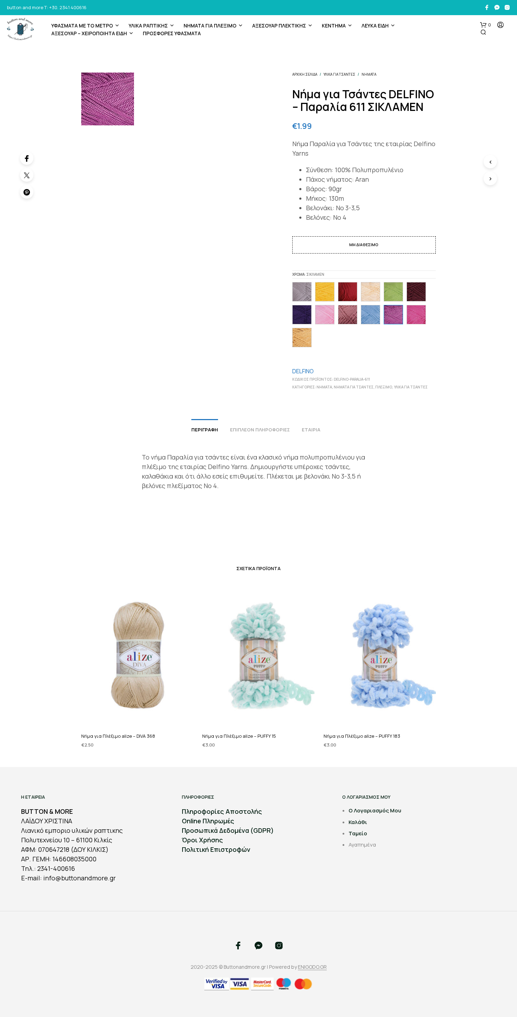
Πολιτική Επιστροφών (216, 849)
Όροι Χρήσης (202, 840)
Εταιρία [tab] (311, 429)
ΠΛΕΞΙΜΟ (383, 387)
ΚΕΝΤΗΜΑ (334, 25)
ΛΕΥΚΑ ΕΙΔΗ (375, 25)
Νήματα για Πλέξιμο (210, 25)
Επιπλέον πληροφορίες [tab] (260, 429)
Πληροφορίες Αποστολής (222, 811)
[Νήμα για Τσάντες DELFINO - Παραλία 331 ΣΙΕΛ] (370, 314)
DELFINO (303, 371)
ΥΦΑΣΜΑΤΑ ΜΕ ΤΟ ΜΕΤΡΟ (82, 25)
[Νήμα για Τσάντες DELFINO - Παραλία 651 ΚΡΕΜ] (370, 291)
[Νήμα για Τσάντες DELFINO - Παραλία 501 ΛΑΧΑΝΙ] (393, 291)
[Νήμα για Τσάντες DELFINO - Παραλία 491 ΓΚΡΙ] (302, 291)
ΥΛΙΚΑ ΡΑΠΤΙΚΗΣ (148, 25)
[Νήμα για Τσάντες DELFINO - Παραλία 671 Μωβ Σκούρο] (302, 314)
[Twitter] (26, 175)
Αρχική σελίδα (304, 74)
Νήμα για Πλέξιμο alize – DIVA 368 (118, 736)
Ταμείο (358, 833)
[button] (485, 25)
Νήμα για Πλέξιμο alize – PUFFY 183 (362, 736)
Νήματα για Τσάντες (354, 387)
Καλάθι (358, 822)
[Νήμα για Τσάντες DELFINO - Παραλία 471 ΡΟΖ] (324, 314)
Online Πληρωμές (208, 821)
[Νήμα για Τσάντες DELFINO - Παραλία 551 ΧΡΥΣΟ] (302, 337)
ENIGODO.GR (312, 967)
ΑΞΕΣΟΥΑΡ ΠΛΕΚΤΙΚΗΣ (279, 25)
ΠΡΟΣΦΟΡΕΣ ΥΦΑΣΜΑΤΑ (172, 33)
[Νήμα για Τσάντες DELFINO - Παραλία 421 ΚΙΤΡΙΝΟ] (324, 291)
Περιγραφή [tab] (204, 429)
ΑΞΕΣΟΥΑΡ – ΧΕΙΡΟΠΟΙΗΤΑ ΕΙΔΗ (89, 33)
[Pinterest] (26, 192)
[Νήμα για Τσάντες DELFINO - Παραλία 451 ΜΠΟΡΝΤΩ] (416, 291)
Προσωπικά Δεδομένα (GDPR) (228, 830)
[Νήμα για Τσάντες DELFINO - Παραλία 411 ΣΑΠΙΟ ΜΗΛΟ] (347, 314)
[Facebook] (26, 158)
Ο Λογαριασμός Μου (375, 810)
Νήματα (369, 74)
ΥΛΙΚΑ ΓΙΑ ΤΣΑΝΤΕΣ (339, 74)
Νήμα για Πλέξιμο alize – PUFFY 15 (239, 736)
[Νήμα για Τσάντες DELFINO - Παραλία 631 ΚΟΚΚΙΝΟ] (347, 291)
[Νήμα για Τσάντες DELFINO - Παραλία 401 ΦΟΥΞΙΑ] (416, 314)
